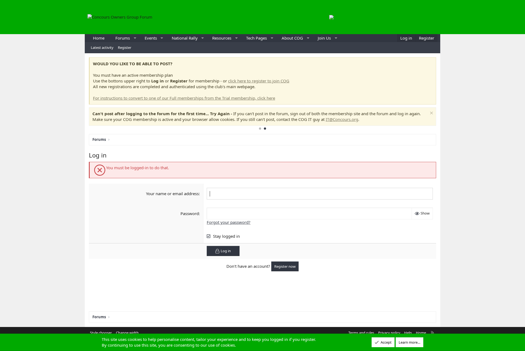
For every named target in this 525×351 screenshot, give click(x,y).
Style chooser (101, 332)
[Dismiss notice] (430, 114)
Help (408, 332)
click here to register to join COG (258, 81)
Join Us (324, 38)
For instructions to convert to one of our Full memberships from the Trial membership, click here (184, 98)
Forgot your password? (228, 222)
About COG (292, 38)
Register (124, 47)
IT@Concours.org (342, 119)
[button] (135, 38)
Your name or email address (172, 193)
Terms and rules (361, 332)
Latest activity (102, 47)
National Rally (185, 38)
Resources (221, 38)
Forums (122, 38)
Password (189, 213)
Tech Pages (256, 38)
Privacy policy (389, 332)
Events (151, 38)
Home (98, 38)
